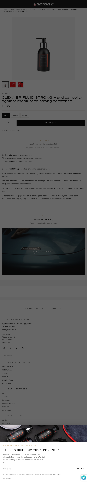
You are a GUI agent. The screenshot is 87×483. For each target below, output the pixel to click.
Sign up (79, 469)
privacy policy (56, 474)
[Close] (83, 429)
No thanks (7, 478)
